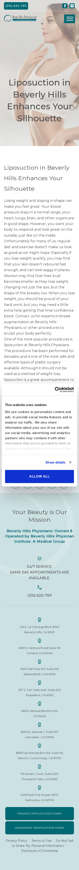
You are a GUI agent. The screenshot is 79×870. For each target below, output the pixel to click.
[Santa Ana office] (39, 787)
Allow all (39, 476)
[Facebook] (64, 5)
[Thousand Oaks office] (39, 766)
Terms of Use (41, 841)
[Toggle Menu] (69, 18)
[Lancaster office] (39, 724)
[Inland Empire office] (39, 745)
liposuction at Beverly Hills (27, 345)
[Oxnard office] (39, 640)
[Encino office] (39, 703)
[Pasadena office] (39, 682)
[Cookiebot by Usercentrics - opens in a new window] (56, 389)
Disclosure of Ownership (39, 851)
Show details (55, 462)
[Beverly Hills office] (39, 619)
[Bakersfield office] (39, 661)
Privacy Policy (16, 841)
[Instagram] (72, 5)
